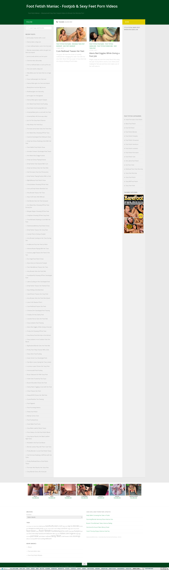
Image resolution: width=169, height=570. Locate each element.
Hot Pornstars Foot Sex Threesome (37, 172)
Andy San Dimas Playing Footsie (36, 159)
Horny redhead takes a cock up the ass (39, 64)
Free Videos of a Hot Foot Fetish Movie (38, 432)
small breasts (65, 536)
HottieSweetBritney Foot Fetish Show (38, 226)
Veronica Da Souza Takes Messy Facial (97, 527)
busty (41, 528)
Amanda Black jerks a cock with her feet (39, 112)
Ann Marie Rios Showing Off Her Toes (38, 133)
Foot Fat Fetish (130, 128)
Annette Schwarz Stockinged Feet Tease (39, 151)
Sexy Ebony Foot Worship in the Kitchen (39, 335)
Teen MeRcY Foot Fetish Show (36, 147)
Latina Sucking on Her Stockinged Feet (38, 281)
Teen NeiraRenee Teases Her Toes (37, 267)
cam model (51, 528)
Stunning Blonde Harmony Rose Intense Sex (99, 519)
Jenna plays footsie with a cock (36, 38)
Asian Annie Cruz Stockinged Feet (37, 358)
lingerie (72, 533)
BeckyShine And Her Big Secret (36, 87)
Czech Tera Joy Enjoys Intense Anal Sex (98, 531)
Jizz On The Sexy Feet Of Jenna (36, 120)
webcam (48, 538)
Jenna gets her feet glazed (35, 95)
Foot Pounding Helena (33, 407)
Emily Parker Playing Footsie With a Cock (39, 176)
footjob (77, 531)
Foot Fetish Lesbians (132, 148)
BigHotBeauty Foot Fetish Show (36, 180)
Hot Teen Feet (130, 165)
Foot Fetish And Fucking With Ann (37, 108)
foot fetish (45, 531)
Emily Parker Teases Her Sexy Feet (37, 230)
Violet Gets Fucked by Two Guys (36, 378)
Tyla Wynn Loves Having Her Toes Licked (39, 362)
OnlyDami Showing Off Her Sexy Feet (38, 215)
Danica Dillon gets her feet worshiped (38, 83)
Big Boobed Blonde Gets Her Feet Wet (38, 345)
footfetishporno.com (59, 531)
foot (37, 531)
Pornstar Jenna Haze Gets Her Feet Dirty (39, 129)
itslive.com (64, 533)
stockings (76, 536)
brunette (37, 528)
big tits (70, 526)
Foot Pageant (31, 403)
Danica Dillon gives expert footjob (37, 100)
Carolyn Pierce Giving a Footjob (36, 234)
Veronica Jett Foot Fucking (34, 370)
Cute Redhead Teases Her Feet (70, 51)
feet (28, 530)
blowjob (31, 528)
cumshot (63, 528)
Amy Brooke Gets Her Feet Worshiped (38, 298)
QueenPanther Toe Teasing (35, 399)
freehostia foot (88, 537)
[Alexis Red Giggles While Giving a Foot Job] (104, 34)
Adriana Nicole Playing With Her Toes (38, 248)
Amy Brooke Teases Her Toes (36, 193)
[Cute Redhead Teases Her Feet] (71, 34)
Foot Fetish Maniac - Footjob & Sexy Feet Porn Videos (72, 6)
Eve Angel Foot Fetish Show (35, 259)
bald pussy (42, 526)
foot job (71, 531)
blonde (76, 526)
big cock (65, 526)
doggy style (70, 528)
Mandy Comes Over (33, 416)
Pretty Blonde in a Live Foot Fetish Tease (39, 451)
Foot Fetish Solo (130, 157)
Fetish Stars (108, 537)
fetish (33, 531)
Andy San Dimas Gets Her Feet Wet (37, 168)
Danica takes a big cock (34, 42)
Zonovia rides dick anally (34, 60)
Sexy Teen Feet (130, 185)
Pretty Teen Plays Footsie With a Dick (38, 350)
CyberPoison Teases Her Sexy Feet (37, 294)
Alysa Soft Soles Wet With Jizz (36, 197)
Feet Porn (119, 537)
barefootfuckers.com (54, 526)
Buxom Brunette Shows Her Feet (37, 383)
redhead (48, 536)
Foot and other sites (34, 551)
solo (71, 536)
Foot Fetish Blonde (131, 132)
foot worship (33, 533)
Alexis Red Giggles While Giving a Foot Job (39, 327)
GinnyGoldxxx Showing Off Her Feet (37, 184)
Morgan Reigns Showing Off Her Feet (38, 211)
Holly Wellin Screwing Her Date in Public (98, 515)
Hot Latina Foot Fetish (132, 161)
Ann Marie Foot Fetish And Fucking (37, 104)
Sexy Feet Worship (69, 46)
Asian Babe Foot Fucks (33, 424)
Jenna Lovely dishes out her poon (37, 56)
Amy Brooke (28, 526)
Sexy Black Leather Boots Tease (36, 428)
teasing (32, 539)
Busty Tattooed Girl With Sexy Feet (37, 374)
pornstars (42, 536)
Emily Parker (76, 528)
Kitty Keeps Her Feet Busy (35, 124)
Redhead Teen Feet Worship (134, 169)
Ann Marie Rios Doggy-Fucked (36, 155)
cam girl (45, 528)
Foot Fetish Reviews (113, 537)
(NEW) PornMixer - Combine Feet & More (99, 537)
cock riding (57, 528)
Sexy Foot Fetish (130, 177)
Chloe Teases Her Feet (34, 391)
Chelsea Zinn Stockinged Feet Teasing (38, 310)
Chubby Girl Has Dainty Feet (35, 314)
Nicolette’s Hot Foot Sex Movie (36, 442)
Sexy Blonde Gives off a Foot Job (36, 471)
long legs (78, 533)
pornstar (34, 536)
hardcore (42, 533)
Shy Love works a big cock (35, 69)
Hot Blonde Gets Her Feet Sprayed (37, 201)
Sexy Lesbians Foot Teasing (35, 323)
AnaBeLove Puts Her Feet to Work (37, 244)
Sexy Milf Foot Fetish (132, 181)
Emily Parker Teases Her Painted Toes (38, 286)
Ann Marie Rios (35, 526)
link (167, 542)
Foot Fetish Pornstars (105, 46)
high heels (57, 533)
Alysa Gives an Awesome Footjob (37, 263)
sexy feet (56, 536)
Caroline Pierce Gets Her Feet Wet (37, 319)
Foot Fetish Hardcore (132, 144)
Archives (29, 514)
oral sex (28, 536)
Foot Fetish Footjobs (63, 44)
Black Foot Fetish (131, 124)
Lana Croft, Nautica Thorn (34, 302)
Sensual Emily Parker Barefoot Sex (37, 188)
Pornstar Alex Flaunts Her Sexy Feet (38, 467)
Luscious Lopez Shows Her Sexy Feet (38, 366)
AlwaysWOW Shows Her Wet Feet (37, 395)
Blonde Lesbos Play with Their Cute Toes (39, 447)
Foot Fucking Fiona (32, 420)
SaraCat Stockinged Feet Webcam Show (39, 137)
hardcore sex (50, 533)
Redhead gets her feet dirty (35, 91)
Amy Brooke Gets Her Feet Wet (36, 271)
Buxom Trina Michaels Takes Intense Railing (99, 523)
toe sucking (41, 539)
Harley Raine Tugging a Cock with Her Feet (39, 387)
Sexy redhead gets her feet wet (36, 79)
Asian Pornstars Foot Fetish (134, 119)
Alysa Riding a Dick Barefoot (35, 290)
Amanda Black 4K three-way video (37, 116)
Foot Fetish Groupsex (132, 140)
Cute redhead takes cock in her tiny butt (39, 46)
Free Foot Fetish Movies (35, 555)
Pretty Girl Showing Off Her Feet (36, 331)
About (30, 547)
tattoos (28, 539)
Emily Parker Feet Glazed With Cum (37, 164)
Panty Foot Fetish (32, 411)
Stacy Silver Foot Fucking (34, 354)
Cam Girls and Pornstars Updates (98, 512)
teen (36, 539)
